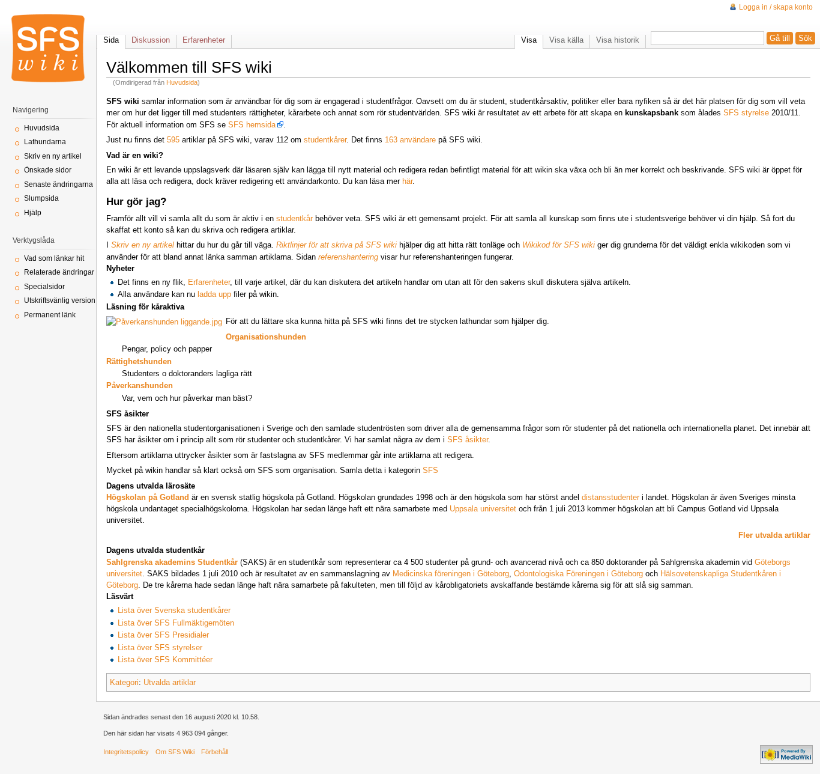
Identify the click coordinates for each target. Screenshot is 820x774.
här (407, 181)
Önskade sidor (47, 170)
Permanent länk (50, 314)
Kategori (124, 682)
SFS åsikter (467, 439)
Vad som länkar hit (54, 258)
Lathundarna (45, 141)
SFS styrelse (746, 112)
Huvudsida (181, 82)
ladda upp (214, 294)
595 (173, 139)
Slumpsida (41, 198)
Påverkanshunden (139, 385)
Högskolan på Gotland (147, 497)
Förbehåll (214, 751)
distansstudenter (610, 497)
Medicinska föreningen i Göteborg (451, 573)
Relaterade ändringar (59, 272)
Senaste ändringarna (58, 184)
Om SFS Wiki (174, 751)
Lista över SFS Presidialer (163, 634)
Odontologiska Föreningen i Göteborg (578, 573)
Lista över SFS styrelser (160, 647)
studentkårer (325, 139)
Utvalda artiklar (169, 682)
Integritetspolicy (126, 751)
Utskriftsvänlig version (59, 300)
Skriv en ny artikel (53, 156)
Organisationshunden (266, 336)
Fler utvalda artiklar (774, 535)
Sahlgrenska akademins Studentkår (172, 562)
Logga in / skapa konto (776, 7)
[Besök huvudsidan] (48, 48)
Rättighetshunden (139, 361)
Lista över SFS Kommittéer (165, 659)
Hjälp (32, 212)
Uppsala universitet (483, 508)
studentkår (294, 218)
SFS (430, 470)
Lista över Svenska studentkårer (174, 610)
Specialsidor (44, 286)
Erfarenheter (209, 282)
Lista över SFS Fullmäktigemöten (176, 622)
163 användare (410, 139)
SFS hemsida (252, 124)
